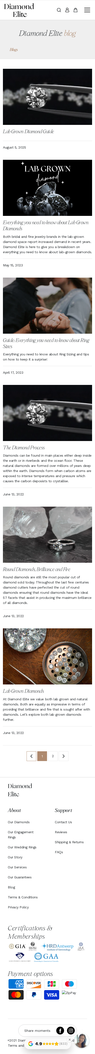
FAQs (59, 852)
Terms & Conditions (23, 897)
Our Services (17, 867)
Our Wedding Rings (22, 847)
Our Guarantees (19, 877)
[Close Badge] (69, 1039)
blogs (14, 50)
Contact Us (63, 822)
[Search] (59, 10)
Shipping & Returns (69, 842)
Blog (11, 887)
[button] (86, 10)
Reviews (61, 832)
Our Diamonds (18, 822)
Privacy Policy (18, 907)
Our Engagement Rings (20, 834)
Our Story (15, 857)
